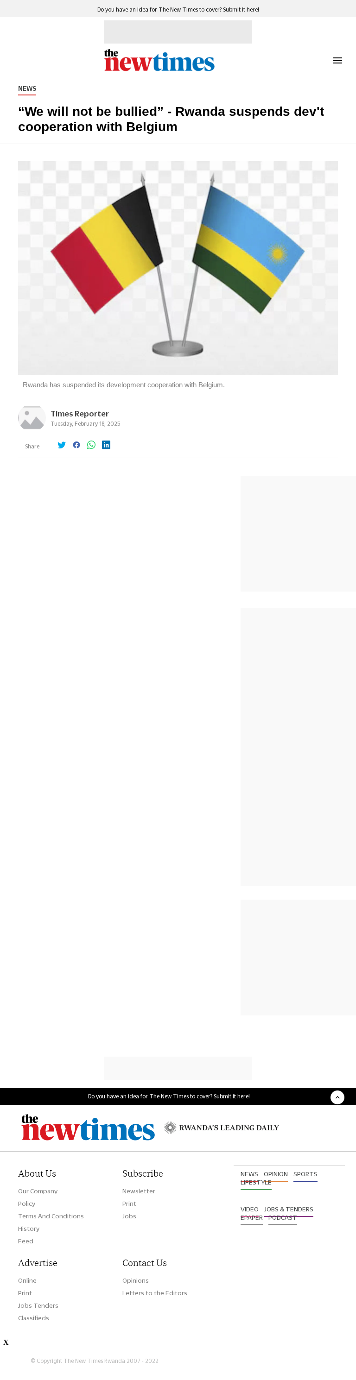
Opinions (135, 1280)
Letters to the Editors (154, 1293)
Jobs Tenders (38, 1305)
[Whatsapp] (91, 445)
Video (250, 1209)
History (28, 1228)
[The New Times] (159, 70)
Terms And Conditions (51, 1216)
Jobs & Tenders (288, 1209)
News (27, 88)
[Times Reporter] (32, 429)
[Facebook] (76, 445)
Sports (305, 1174)
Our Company (37, 1191)
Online (27, 1280)
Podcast (282, 1217)
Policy (26, 1203)
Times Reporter (80, 413)
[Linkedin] (106, 445)
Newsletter (138, 1191)
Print (129, 1203)
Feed (25, 1241)
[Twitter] (61, 445)
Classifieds (33, 1318)
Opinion (276, 1174)
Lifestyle (256, 1182)
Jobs (129, 1216)
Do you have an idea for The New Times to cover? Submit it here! (178, 9)
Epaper (252, 1217)
